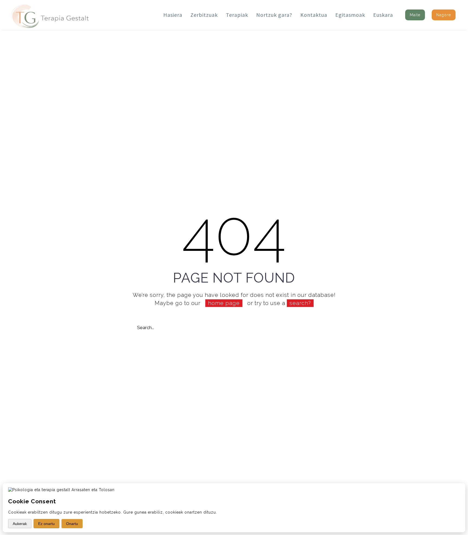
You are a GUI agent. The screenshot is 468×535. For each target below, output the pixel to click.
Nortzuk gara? (274, 14)
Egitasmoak (350, 14)
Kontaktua (313, 14)
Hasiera (172, 14)
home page (224, 303)
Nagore (443, 15)
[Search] (331, 327)
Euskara (383, 14)
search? (300, 303)
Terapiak (237, 14)
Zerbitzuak (204, 14)
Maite (415, 15)
